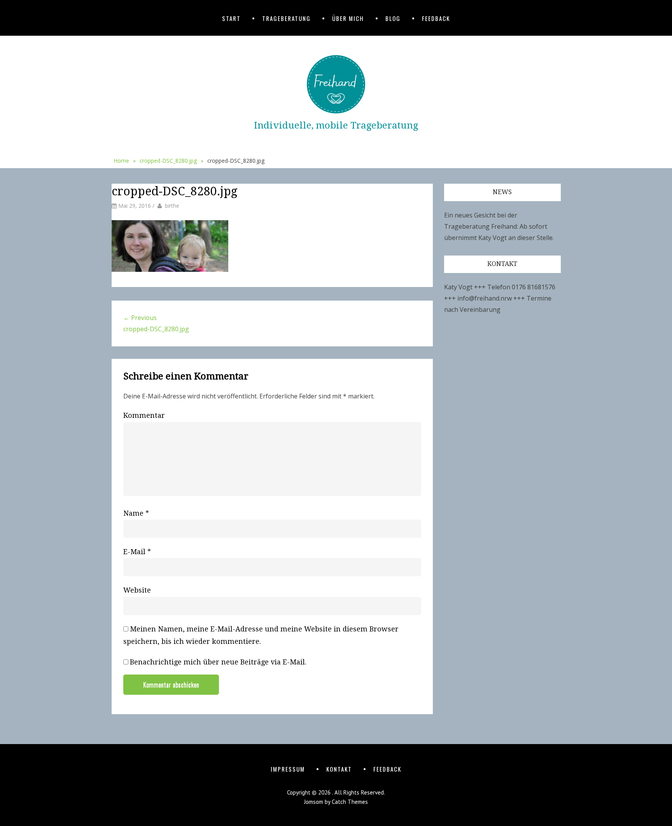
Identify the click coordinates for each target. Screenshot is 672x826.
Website (137, 590)
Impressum (288, 769)
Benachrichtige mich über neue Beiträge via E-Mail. (218, 662)
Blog (393, 18)
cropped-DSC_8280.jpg (171, 160)
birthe (172, 205)
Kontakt (339, 769)
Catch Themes (350, 801)
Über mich (348, 18)
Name (136, 513)
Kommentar (144, 415)
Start (231, 18)
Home (125, 160)
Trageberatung (286, 18)
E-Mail (137, 552)
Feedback (436, 18)
